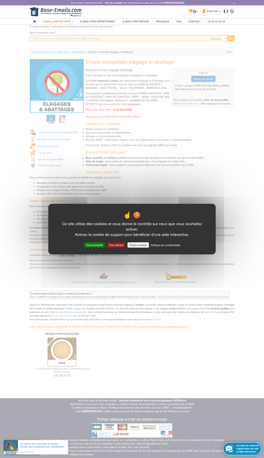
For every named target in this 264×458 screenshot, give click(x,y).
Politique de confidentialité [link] (165, 245)
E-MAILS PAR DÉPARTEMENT (97, 21)
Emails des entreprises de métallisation (42, 446)
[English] (232, 11)
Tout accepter (94, 245)
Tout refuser (116, 245)
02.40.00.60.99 (216, 21)
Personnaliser (138, 245)
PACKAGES (162, 21)
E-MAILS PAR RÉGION (135, 21)
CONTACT (195, 21)
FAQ (178, 21)
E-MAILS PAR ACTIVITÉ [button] (57, 21)
